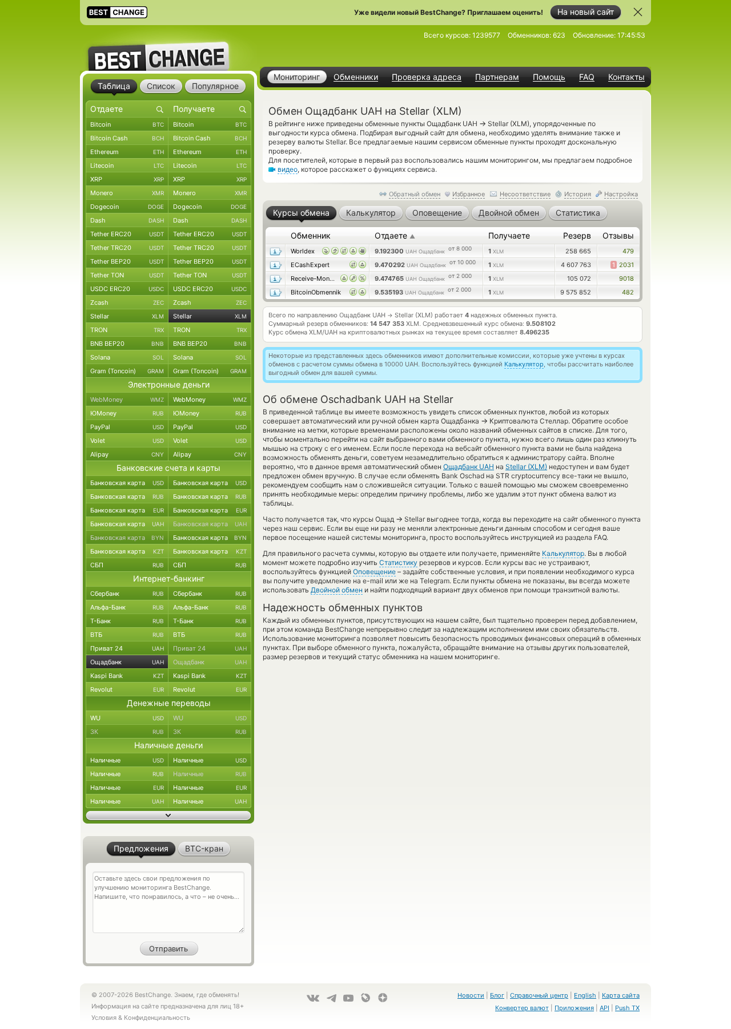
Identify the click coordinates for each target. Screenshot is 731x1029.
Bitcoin (127, 124)
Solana (127, 357)
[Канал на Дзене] (382, 997)
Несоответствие (525, 194)
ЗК (127, 732)
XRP (127, 179)
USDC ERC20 (127, 289)
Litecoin (127, 166)
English (585, 995)
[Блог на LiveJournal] (365, 997)
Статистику (398, 562)
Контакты (626, 77)
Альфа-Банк (127, 607)
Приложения (574, 1008)
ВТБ (127, 635)
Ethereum (127, 152)
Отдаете (395, 235)
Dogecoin (127, 207)
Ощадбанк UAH (468, 466)
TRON (127, 330)
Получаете (509, 235)
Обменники (356, 77)
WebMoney (127, 399)
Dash (127, 220)
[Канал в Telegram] (331, 998)
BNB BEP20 (127, 344)
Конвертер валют (522, 1008)
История (577, 194)
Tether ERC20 (127, 234)
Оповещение (374, 571)
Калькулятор (524, 364)
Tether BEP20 (127, 261)
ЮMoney (127, 413)
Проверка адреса (426, 77)
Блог (497, 995)
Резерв (577, 235)
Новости (470, 995)
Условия (104, 1018)
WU (127, 718)
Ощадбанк (127, 662)
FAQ (587, 77)
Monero (127, 193)
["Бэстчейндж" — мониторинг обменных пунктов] (168, 48)
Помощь (549, 77)
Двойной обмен (337, 590)
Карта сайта (621, 995)
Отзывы (618, 235)
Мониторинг (297, 77)
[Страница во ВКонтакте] (313, 998)
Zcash (127, 302)
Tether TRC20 (127, 248)
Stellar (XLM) (526, 466)
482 (628, 292)
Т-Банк (127, 621)
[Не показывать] (638, 12)
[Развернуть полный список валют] (168, 815)
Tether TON (127, 275)
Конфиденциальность (157, 1018)
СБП (127, 565)
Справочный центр (539, 995)
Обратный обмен (414, 194)
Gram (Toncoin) (127, 371)
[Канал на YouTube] (348, 998)
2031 (623, 265)
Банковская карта (127, 483)
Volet (127, 441)
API (604, 1008)
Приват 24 (127, 648)
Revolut (127, 689)
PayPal (127, 427)
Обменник (311, 235)
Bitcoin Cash (127, 138)
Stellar (127, 316)
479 (628, 251)
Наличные (127, 760)
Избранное (468, 194)
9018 (626, 279)
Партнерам (497, 77)
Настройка (621, 194)
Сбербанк (127, 594)
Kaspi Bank (127, 676)
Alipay (127, 454)
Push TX (627, 1008)
